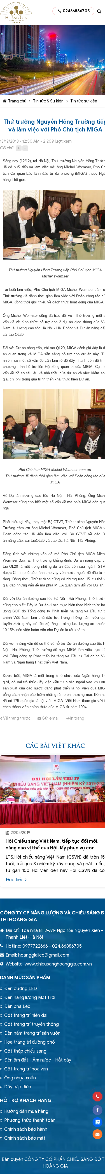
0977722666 (35, 946)
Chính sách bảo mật (24, 1138)
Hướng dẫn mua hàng (26, 1111)
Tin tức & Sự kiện (48, 101)
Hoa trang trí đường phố (29, 1042)
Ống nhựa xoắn (20, 1078)
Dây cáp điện (17, 1087)
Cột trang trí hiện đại (25, 1015)
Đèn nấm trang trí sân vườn (32, 1033)
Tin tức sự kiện (83, 101)
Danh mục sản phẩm (25, 978)
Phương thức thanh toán (29, 1120)
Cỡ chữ (7, 147)
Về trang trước (17, 718)
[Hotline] (97, 1096)
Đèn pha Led (17, 1006)
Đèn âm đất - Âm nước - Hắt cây (37, 1060)
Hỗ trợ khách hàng (26, 1100)
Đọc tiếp (15, 880)
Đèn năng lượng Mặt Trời (29, 997)
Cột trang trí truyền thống (31, 1024)
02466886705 (76, 11)
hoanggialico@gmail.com (43, 955)
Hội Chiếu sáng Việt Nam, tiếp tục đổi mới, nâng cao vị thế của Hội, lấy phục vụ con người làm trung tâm (52, 847)
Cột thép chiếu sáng (25, 1051)
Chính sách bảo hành (25, 1129)
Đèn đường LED (20, 988)
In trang (76, 718)
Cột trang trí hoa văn (26, 1069)
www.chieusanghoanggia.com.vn (58, 964)
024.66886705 (67, 946)
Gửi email (50, 718)
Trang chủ (17, 101)
